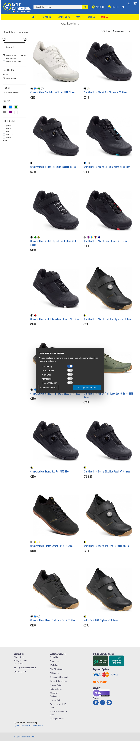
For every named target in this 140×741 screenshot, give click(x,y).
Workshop (54, 665)
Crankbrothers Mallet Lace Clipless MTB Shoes (106, 241)
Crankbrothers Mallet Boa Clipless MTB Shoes (105, 92)
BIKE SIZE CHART (119, 6)
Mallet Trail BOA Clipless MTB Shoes (101, 620)
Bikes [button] (34, 17)
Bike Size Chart (56, 669)
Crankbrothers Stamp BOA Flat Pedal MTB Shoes (107, 471)
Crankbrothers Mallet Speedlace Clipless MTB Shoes (55, 319)
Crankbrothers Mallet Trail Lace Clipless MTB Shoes (55, 393)
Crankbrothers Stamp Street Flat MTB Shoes (51, 546)
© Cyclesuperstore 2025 (24, 737)
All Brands (54, 673)
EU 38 (8, 137)
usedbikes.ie (37, 725)
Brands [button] (91, 17)
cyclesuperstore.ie (22, 725)
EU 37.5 (9, 134)
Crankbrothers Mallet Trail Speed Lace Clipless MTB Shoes (108, 395)
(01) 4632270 (20, 672)
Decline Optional (48, 387)
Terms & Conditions (58, 681)
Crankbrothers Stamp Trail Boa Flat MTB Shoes (106, 546)
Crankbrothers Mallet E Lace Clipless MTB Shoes (107, 167)
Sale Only (10, 47)
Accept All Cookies (87, 387)
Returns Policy (56, 689)
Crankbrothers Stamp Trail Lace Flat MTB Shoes (53, 620)
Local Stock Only (13, 61)
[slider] (4, 43)
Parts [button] (79, 17)
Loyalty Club (55, 700)
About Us (100, 6)
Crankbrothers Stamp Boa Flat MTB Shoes (50, 471)
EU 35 (8, 126)
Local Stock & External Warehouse (16, 56)
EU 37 (8, 131)
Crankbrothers (12, 93)
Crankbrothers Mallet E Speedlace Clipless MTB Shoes (53, 242)
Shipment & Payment (59, 677)
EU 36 (8, 129)
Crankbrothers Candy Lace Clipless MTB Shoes (52, 92)
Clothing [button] (47, 17)
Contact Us (54, 661)
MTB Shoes (11, 78)
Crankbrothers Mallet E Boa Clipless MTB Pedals (53, 167)
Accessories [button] (64, 17)
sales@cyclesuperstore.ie (25, 668)
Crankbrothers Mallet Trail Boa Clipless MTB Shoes (108, 319)
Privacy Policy (56, 685)
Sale (104, 17)
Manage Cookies (57, 719)
